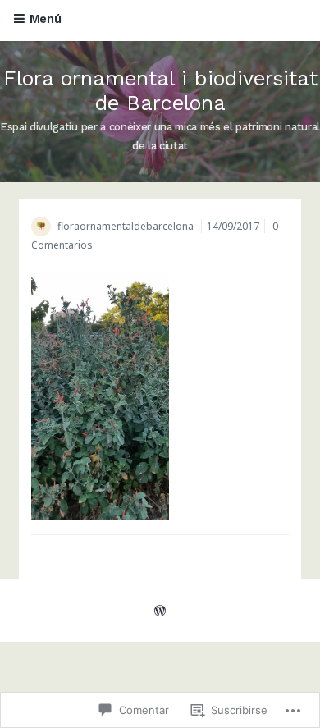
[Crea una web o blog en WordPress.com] (160, 611)
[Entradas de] (44, 227)
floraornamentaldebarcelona (125, 226)
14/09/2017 (233, 226)
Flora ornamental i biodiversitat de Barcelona (160, 90)
